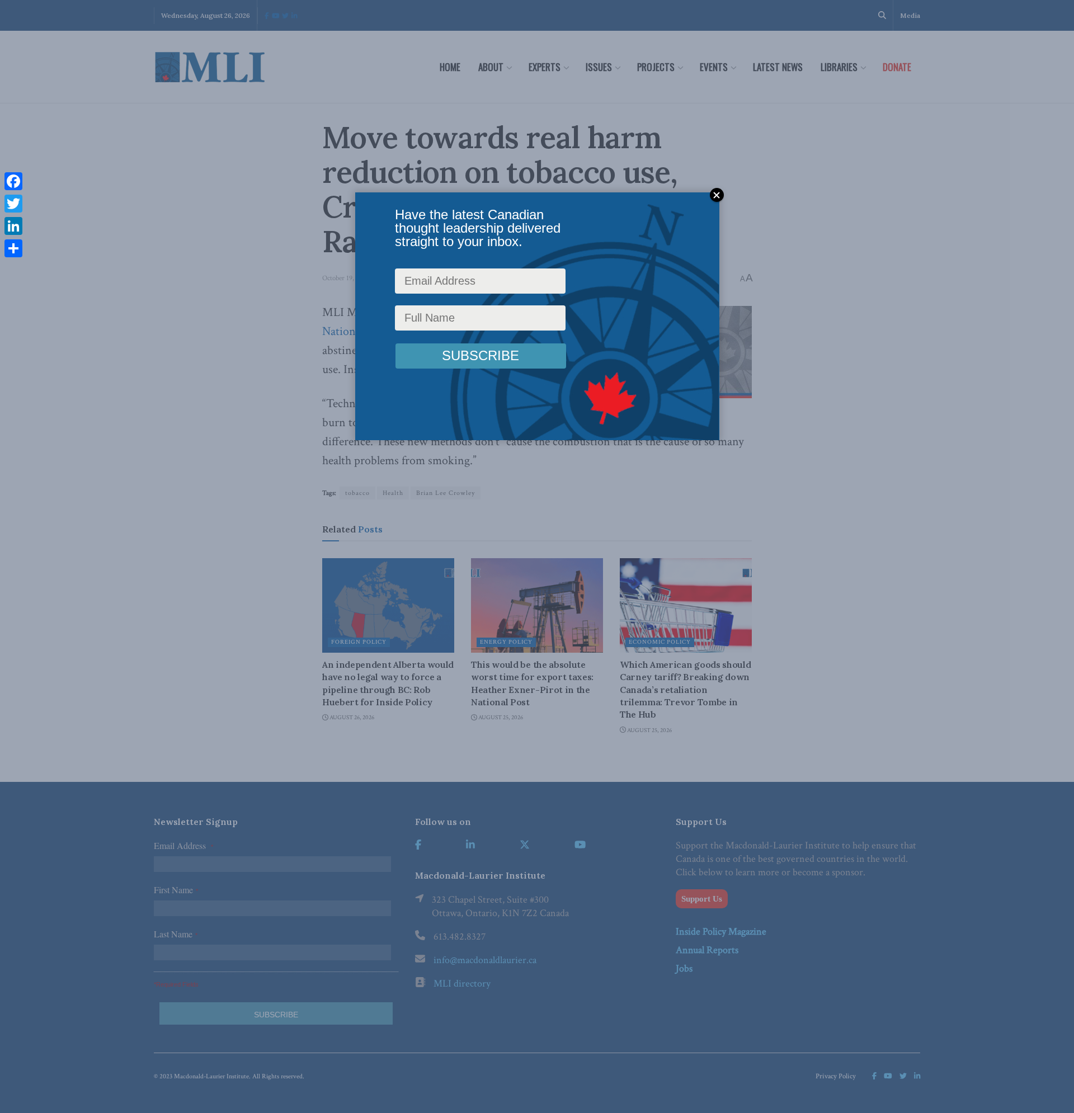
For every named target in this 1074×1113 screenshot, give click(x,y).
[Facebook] (13, 181)
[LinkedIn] (13, 226)
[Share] (13, 248)
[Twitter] (13, 203)
